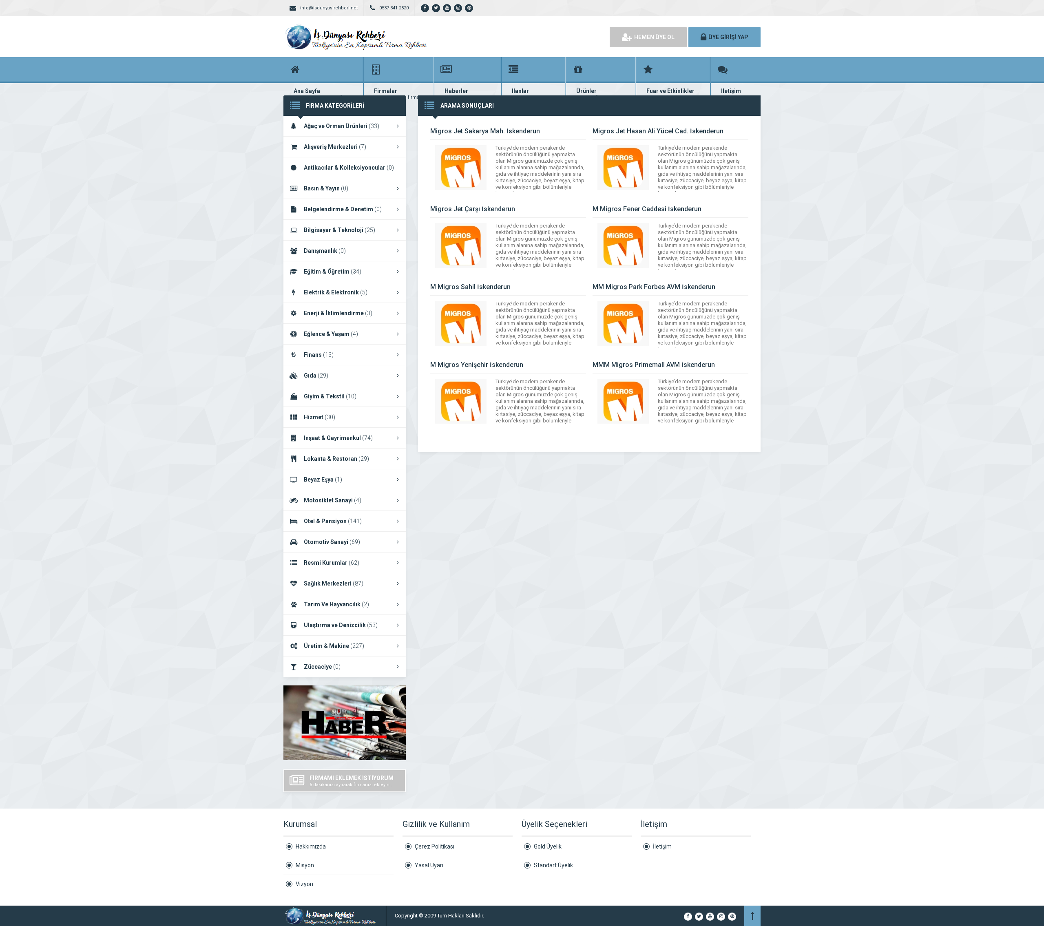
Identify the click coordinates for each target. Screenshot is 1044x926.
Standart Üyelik (553, 865)
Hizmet (319, 417)
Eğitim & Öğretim (332, 271)
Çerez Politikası (434, 846)
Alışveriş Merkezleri (335, 147)
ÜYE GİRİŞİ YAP (728, 37)
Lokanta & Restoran (336, 458)
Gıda (316, 375)
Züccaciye (322, 666)
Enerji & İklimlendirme (338, 313)
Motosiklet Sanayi (332, 500)
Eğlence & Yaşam (331, 334)
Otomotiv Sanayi (332, 542)
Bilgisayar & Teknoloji (339, 230)
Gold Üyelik (548, 846)
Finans (319, 354)
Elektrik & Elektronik (335, 292)
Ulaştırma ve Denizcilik (341, 625)
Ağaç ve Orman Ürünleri (341, 126)
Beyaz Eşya (323, 479)
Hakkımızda (311, 846)
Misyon (305, 865)
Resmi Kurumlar (331, 562)
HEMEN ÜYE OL (654, 37)
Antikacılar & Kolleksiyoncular (349, 167)
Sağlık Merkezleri (333, 583)
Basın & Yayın (326, 188)
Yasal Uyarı (429, 865)
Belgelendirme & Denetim (343, 209)
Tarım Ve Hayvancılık (336, 604)
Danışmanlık (325, 251)
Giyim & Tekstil (330, 396)
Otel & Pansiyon (333, 521)
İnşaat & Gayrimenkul (338, 438)
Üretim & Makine (334, 646)
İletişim (662, 846)
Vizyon (304, 884)
